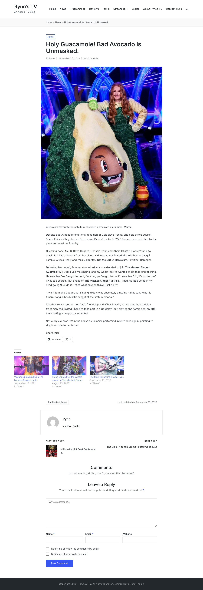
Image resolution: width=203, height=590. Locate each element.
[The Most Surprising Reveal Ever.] (107, 365)
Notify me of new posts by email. (69, 554)
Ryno (66, 419)
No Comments (90, 58)
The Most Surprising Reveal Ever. (107, 377)
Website (127, 533)
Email (89, 533)
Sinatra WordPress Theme (129, 583)
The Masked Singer (57, 402)
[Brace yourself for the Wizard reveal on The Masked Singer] (69, 365)
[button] (71, 426)
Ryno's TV (25, 6)
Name (50, 533)
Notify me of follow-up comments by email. (75, 548)
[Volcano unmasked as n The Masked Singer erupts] (31, 365)
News (51, 36)
